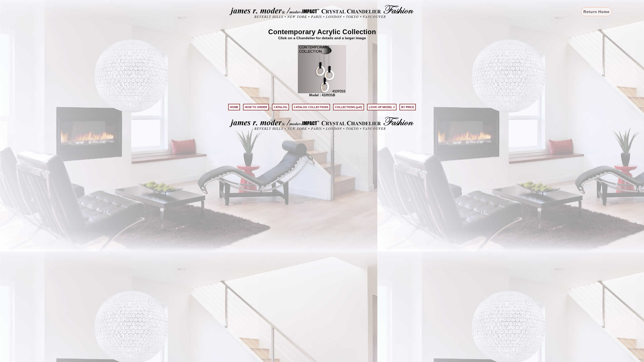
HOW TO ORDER (256, 107)
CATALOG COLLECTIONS (311, 107)
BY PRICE (407, 107)
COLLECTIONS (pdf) (348, 107)
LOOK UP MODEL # (382, 107)
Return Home (596, 12)
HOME (234, 107)
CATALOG (280, 107)
